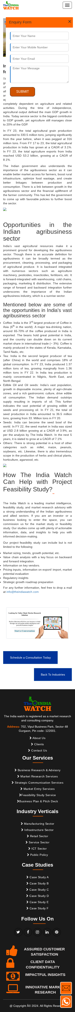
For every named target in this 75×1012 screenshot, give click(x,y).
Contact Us (38, 750)
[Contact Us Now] (66, 988)
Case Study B (39, 883)
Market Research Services (39, 776)
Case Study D (39, 896)
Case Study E (39, 902)
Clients (38, 744)
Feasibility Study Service (38, 795)
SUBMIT (22, 91)
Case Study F (39, 908)
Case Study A (39, 877)
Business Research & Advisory (39, 770)
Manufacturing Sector (38, 823)
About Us (39, 738)
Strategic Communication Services (39, 782)
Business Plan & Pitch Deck (38, 801)
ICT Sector (39, 848)
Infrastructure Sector (39, 830)
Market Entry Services (38, 788)
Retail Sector (38, 836)
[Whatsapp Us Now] (66, 1001)
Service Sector (39, 842)
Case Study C (39, 889)
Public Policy (38, 854)
